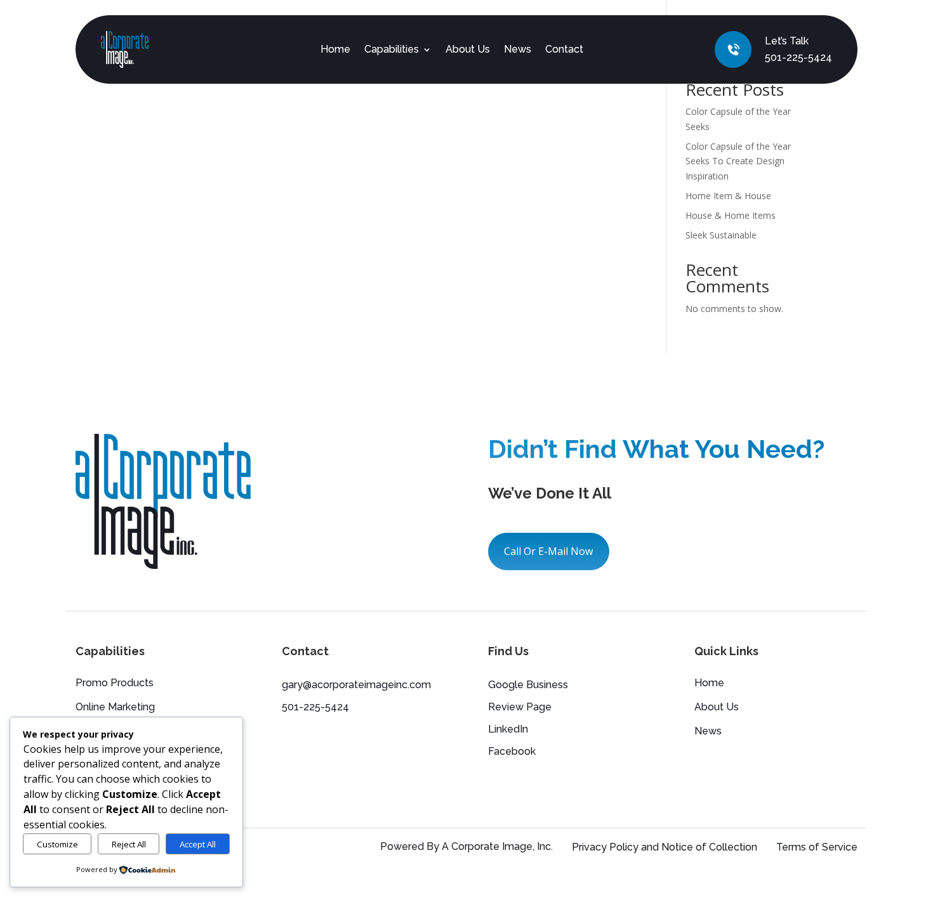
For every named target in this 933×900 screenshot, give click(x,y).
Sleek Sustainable (721, 235)
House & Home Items (730, 215)
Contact (564, 49)
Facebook (512, 751)
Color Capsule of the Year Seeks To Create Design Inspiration (738, 161)
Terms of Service (816, 847)
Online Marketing (115, 708)
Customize (57, 844)
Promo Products (115, 684)
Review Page (520, 707)
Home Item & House (728, 196)
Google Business (528, 685)
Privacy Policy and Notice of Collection (664, 847)
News (517, 49)
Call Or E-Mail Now (548, 551)
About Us (468, 49)
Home (335, 49)
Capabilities (391, 49)
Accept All (198, 844)
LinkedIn (508, 729)
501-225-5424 (798, 57)
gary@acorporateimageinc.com (356, 685)
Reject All (129, 844)
